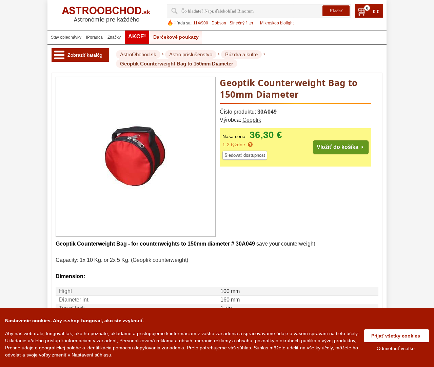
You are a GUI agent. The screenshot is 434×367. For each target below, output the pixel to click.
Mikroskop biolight (277, 23)
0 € (376, 11)
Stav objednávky (66, 37)
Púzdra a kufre (241, 54)
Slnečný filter (241, 23)
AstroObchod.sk (138, 54)
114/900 (200, 23)
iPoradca (94, 37)
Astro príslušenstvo (190, 54)
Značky (114, 37)
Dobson (219, 23)
